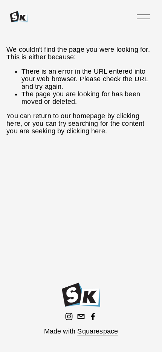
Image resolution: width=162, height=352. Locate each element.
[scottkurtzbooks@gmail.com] (81, 316)
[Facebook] (93, 316)
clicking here (86, 131)
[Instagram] (69, 316)
